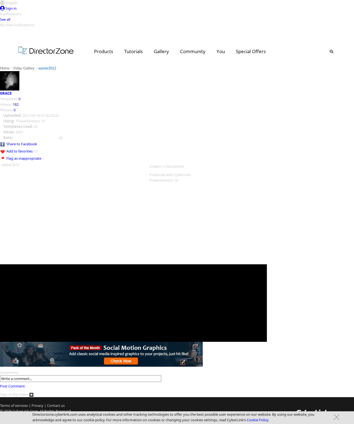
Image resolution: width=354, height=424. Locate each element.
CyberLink (20, 411)
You (221, 51)
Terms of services (14, 405)
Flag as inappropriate (23, 158)
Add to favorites (19, 151)
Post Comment (12, 386)
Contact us (56, 405)
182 (16, 104)
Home (4, 68)
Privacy (37, 405)
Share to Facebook (21, 143)
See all (5, 19)
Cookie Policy (257, 419)
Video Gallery (24, 68)
